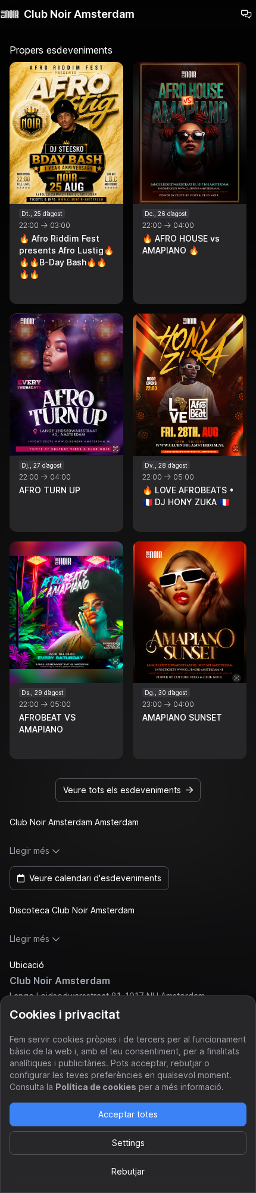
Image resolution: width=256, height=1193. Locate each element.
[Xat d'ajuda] (246, 14)
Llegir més (29, 851)
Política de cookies (95, 1087)
